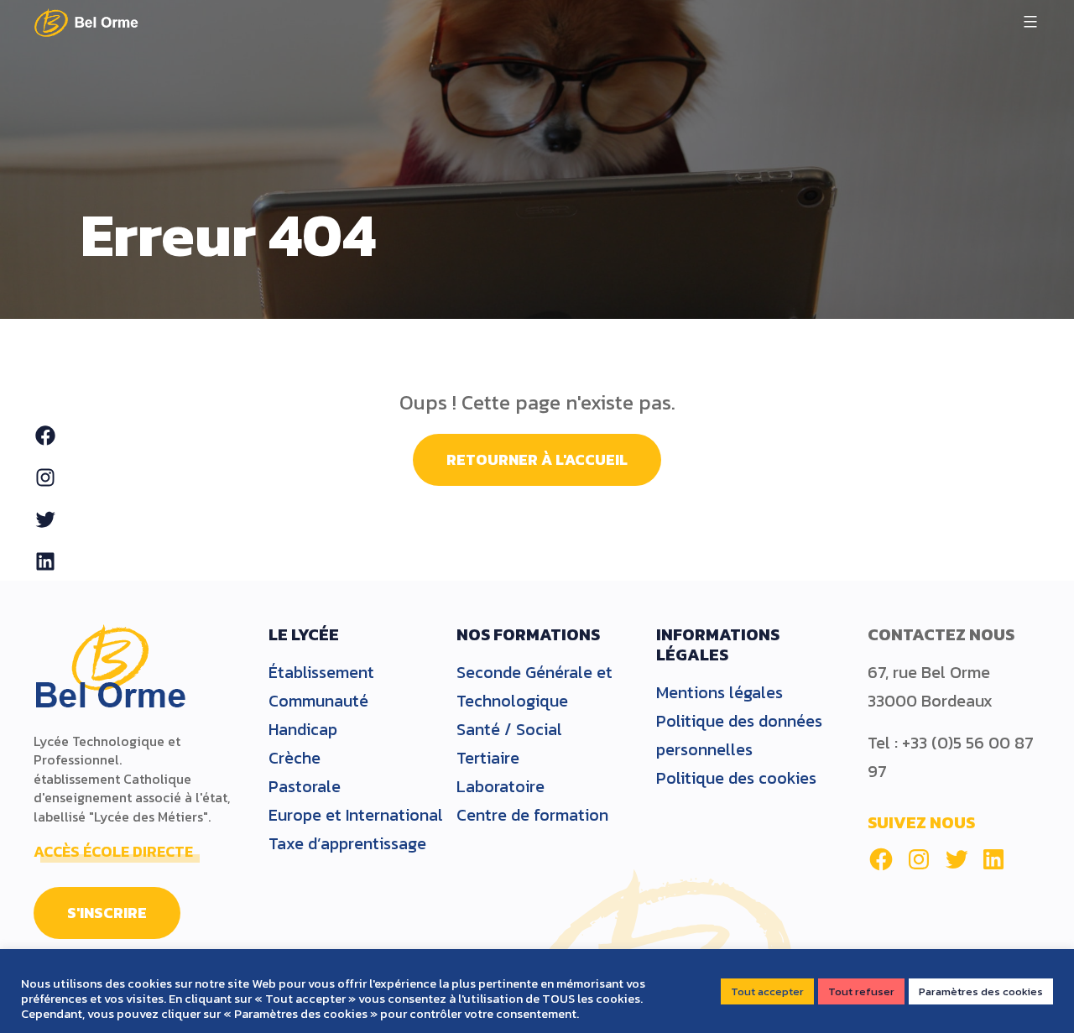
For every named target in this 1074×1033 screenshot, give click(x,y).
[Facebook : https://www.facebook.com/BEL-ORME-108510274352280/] (881, 859)
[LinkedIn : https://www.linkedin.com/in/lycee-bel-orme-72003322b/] (993, 859)
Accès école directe (113, 851)
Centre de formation (532, 814)
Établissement (321, 672)
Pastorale (304, 786)
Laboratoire (500, 786)
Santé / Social (509, 729)
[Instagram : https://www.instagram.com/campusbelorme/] (918, 859)
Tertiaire (487, 757)
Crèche (294, 757)
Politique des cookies (736, 777)
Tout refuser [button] (861, 991)
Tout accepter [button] (767, 991)
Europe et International (355, 814)
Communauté (318, 700)
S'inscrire (107, 912)
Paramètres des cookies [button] (981, 991)
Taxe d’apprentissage (347, 843)
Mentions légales (719, 692)
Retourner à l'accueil (537, 459)
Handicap (302, 729)
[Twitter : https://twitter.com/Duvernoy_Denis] (956, 859)
